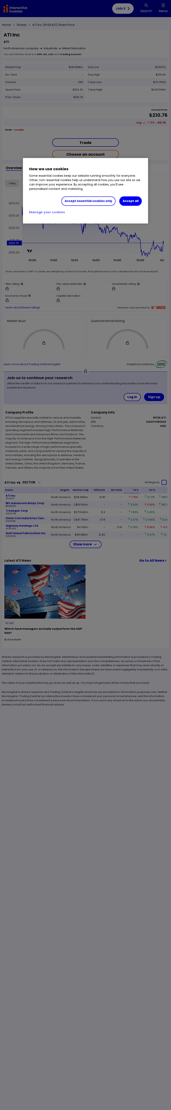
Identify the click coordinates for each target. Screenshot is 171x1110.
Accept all (130, 201)
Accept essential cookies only (88, 201)
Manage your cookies (47, 212)
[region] (85, 190)
